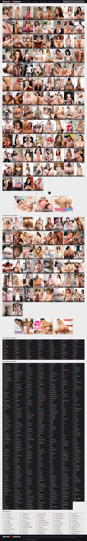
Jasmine (29, 494)
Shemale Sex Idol (75, 527)
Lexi (40, 482)
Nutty (63, 374)
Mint (51, 437)
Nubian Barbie (65, 370)
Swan (75, 384)
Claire (17, 457)
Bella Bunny (6, 508)
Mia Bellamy (53, 414)
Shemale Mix (41, 531)
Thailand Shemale (75, 533)
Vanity (75, 439)
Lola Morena (42, 508)
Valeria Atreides (77, 433)
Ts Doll (75, 423)
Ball (4, 496)
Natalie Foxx (53, 480)
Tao (75, 392)
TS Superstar (8, 516)
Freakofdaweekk (31, 414)
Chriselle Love (18, 445)
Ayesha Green (6, 480)
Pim (63, 416)
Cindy (17, 453)
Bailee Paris (6, 488)
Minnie (52, 435)
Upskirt (76, 354)
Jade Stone (30, 482)
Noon (63, 367)
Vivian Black (77, 459)
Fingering (29, 350)
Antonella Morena (7, 439)
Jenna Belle (30, 502)
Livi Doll (41, 504)
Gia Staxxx (29, 418)
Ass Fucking (6, 346)
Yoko (75, 486)
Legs (40, 354)
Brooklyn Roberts (19, 388)
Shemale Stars (8, 527)
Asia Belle (6, 453)
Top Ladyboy (74, 520)
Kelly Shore (41, 421)
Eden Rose (29, 367)
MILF (51, 340)
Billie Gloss (18, 376)
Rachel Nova (65, 445)
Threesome (77, 346)
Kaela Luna (41, 390)
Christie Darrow (18, 447)
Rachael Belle (65, 443)
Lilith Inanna (42, 490)
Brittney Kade (18, 386)
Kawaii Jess (41, 410)
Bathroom (6, 352)
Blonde (17, 344)
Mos (51, 451)
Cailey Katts (18, 400)
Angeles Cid (6, 423)
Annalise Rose (6, 437)
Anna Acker (6, 433)
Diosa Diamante (18, 498)
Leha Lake (41, 472)
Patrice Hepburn (66, 400)
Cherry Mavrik (18, 441)
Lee (40, 467)
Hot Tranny (7, 520)
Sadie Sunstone (65, 459)
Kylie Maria (41, 457)
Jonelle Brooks (42, 384)
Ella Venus (29, 370)
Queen (64, 439)
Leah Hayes (41, 465)
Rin (63, 447)
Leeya (40, 469)
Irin (28, 467)
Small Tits (65, 354)
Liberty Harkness (42, 486)
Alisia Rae (6, 394)
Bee (4, 500)
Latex (40, 350)
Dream (17, 506)
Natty (52, 488)
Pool (52, 356)
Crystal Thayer (18, 467)
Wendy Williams (77, 465)
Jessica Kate (41, 374)
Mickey (52, 421)
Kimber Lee (42, 441)
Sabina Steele (65, 457)
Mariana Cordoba (54, 396)
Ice (28, 465)
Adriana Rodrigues (7, 370)
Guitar (29, 441)
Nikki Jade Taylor (54, 498)
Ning (51, 508)
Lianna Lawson (42, 484)
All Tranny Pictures (25, 524)
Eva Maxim (29, 400)
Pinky (63, 421)
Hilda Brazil (30, 451)
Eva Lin (29, 398)
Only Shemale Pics (75, 516)
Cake (16, 402)
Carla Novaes (18, 410)
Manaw (52, 378)
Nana (51, 461)
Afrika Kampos (7, 374)
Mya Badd (53, 453)
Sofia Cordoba (77, 367)
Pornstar (53, 358)
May (51, 402)
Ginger (28, 427)
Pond (63, 427)
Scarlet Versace (65, 486)
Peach (64, 406)
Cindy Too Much (18, 455)
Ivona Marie (30, 472)
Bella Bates (6, 506)
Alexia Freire (6, 386)
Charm (17, 433)
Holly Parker (30, 455)
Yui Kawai (76, 488)
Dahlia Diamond (18, 476)
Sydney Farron (77, 386)
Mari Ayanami (53, 390)
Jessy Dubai (42, 378)
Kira (40, 445)
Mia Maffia (53, 418)
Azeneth (5, 482)
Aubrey (5, 461)
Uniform (76, 352)
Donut (17, 504)
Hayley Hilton (30, 447)
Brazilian (17, 348)
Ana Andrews (6, 416)
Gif (28, 421)
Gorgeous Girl (30, 431)
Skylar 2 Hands (65, 508)
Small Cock (65, 352)
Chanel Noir (18, 429)
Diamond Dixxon (19, 494)
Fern (28, 408)
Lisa (40, 500)
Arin (4, 445)
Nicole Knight (53, 492)
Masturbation (42, 358)
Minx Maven (53, 439)
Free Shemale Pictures (76, 531)
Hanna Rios (29, 445)
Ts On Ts (76, 350)
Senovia (64, 490)
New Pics (29, 1)
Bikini (17, 342)
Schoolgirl (64, 346)
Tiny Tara (76, 414)
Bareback (6, 350)
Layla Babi (41, 463)
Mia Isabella (53, 416)
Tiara (75, 402)
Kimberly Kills (42, 443)
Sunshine (76, 380)
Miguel (52, 423)
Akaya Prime (6, 376)
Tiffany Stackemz (78, 408)
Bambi (5, 498)
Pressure (64, 435)
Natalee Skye (53, 476)
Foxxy (29, 410)
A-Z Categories (43, 1)
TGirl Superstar (58, 531)
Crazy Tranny (8, 514)
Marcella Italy (53, 386)
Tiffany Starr (77, 410)
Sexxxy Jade (65, 494)
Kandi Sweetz (42, 394)
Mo (51, 445)
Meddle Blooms (53, 404)
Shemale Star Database (31, 539)
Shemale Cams (51, 1)
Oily (63, 378)
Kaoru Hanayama (43, 396)
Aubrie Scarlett (6, 467)
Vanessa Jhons (77, 435)
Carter (16, 418)
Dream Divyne (18, 508)
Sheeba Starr (65, 498)
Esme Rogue (30, 394)
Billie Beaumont (18, 374)
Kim (40, 435)
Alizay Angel (6, 396)
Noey (63, 365)
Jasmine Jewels (31, 496)
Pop (63, 431)
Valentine (76, 431)
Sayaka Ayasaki (65, 484)
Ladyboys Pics (41, 518)
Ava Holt (5, 474)
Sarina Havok (65, 476)
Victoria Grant (77, 453)
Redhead (64, 344)
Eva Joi (29, 396)
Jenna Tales (42, 363)
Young (76, 358)
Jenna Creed (30, 504)
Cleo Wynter (18, 459)
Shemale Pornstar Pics (10, 533)
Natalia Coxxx (53, 478)
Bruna (17, 392)
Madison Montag (54, 374)
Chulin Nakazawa (19, 449)
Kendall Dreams (42, 425)
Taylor (75, 396)
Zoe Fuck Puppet (78, 498)
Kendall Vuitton (42, 429)
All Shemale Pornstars (76, 524)
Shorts (64, 348)
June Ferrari (41, 388)
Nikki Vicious (53, 502)
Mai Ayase (52, 376)
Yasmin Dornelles (78, 480)
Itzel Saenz (30, 469)
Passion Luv (65, 396)
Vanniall (76, 441)
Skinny (64, 350)
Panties (52, 348)
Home (24, 1)
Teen (76, 344)
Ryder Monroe (65, 455)
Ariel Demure (6, 443)
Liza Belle (41, 506)
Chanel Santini (18, 431)
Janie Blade (30, 492)
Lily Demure (42, 494)
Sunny (75, 378)
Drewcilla (29, 363)
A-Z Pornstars (35, 1)
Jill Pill (40, 380)
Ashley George (7, 451)
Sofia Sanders (77, 370)
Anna (5, 431)
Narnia (52, 472)
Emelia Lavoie (30, 374)
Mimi (52, 431)
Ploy (63, 425)
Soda (75, 363)
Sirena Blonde (65, 504)
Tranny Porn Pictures (59, 516)
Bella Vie (17, 365)
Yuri (75, 492)
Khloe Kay (41, 433)
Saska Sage (65, 482)
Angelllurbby (6, 429)
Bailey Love (6, 494)
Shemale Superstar (26, 522)
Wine (75, 472)
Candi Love (17, 404)
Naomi (52, 467)
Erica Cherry (30, 382)
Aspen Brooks (6, 455)
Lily (40, 492)
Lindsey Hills (42, 498)
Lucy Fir (52, 367)
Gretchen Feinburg (31, 439)
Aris (4, 447)
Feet (28, 346)
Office (52, 344)
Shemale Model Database (27, 527)
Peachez (64, 408)
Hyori (28, 463)
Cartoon (17, 421)
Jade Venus (30, 484)
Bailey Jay (6, 492)
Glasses (41, 340)
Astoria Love (6, 457)
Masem (52, 400)
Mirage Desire (53, 441)
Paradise (64, 390)
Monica (52, 447)
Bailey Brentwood (7, 490)
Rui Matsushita (65, 453)
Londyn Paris (53, 363)
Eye (28, 406)
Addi (4, 363)
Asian (5, 342)
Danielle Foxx (18, 482)
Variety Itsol (77, 443)
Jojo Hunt (41, 382)
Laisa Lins (41, 459)
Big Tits (17, 340)
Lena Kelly (41, 476)
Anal (5, 340)
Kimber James (42, 439)
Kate (40, 406)
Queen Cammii (65, 441)
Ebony (29, 342)
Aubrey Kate (6, 463)
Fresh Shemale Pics (26, 518)
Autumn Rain (6, 469)
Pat (63, 398)
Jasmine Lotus (30, 498)
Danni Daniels (18, 484)
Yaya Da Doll (76, 482)
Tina (75, 412)
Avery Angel (6, 476)
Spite (75, 374)
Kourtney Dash (42, 451)
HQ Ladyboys (57, 529)
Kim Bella (41, 437)
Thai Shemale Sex (25, 514)
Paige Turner (65, 384)
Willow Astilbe (77, 469)
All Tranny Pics (58, 527)
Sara (63, 472)
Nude (52, 342)
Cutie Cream (18, 469)
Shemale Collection (9, 518)
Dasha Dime (18, 490)
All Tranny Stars (41, 516)
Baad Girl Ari (6, 486)
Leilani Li (41, 474)
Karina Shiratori (42, 398)
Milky (51, 425)
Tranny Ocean (25, 533)
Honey (29, 459)
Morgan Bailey (54, 449)
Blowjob (18, 346)
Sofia (75, 365)
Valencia (76, 427)
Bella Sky (17, 363)
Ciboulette (18, 451)
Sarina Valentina (66, 478)
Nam (51, 459)
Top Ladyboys (8, 522)
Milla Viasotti (53, 427)
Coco (16, 463)
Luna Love (53, 372)
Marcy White (53, 388)
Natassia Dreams (54, 486)
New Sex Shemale (42, 514)
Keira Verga (42, 416)
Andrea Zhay (6, 418)
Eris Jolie (29, 388)
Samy (63, 463)
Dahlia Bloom (18, 472)
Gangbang (29, 356)
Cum (17, 354)
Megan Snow (53, 408)
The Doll (76, 400)
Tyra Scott (76, 425)
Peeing (52, 352)
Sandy (64, 465)
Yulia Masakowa (77, 490)
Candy (17, 406)
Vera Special (77, 449)
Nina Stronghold (54, 506)
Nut (63, 372)
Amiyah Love (6, 408)
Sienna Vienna (65, 502)
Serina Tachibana (66, 492)
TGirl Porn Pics (25, 531)
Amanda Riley (6, 400)
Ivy (28, 476)
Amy (5, 412)
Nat (51, 474)
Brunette (17, 350)
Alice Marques (6, 392)
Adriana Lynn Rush (7, 367)
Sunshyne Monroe (78, 382)
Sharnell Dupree (65, 496)
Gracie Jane (30, 435)
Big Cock (6, 358)
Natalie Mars (53, 482)
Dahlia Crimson (18, 474)
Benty (16, 367)
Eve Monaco (30, 404)
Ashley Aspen (6, 449)
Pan (63, 388)
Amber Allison (6, 404)
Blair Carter (18, 378)
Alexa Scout (6, 384)
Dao (16, 488)
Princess (64, 437)
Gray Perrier (30, 437)
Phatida (64, 414)
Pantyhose (53, 350)
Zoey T (76, 500)
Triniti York (76, 421)
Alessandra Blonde (7, 380)
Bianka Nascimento (19, 372)
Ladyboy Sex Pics (41, 533)
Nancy (52, 463)
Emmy (29, 380)
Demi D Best (18, 492)
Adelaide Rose (6, 365)
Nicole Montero (54, 496)
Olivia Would (65, 382)
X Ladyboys (40, 527)
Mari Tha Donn (53, 392)
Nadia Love (53, 457)
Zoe (75, 496)
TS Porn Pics (7, 531)
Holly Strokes (30, 457)
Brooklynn (17, 390)
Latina (41, 352)
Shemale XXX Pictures (9, 529)
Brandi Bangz (18, 384)
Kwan (40, 455)
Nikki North (53, 500)
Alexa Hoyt (5, 382)
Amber (5, 402)
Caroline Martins (18, 414)
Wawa (76, 463)
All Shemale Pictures (42, 529)
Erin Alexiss (30, 386)
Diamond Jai (18, 496)
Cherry (17, 437)
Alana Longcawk (7, 378)
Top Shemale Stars (59, 522)
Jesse (41, 370)
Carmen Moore (19, 412)
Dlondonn (17, 500)
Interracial (41, 346)
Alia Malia (6, 388)
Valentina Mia (77, 429)
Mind (52, 433)
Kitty (40, 447)
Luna (52, 370)
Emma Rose (30, 378)
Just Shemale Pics (42, 520)
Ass (5, 344)
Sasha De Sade (65, 480)
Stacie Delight (77, 376)
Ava (4, 472)
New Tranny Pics (75, 518)
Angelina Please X (7, 425)
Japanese (41, 348)
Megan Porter (53, 406)
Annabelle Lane (7, 435)
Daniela (17, 480)
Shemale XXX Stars (59, 533)
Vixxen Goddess (77, 461)
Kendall (41, 423)
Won (75, 474)
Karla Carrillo (42, 400)
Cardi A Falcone (19, 408)
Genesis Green (30, 416)
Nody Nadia (65, 363)
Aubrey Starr (6, 465)
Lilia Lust (41, 488)
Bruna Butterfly (18, 394)
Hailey (28, 443)
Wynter (75, 476)
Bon (16, 382)
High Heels (41, 344)
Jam (28, 486)
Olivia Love (65, 380)
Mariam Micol (53, 394)
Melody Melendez (54, 412)
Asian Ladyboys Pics (59, 518)
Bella (5, 504)
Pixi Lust (64, 423)
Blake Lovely (18, 380)
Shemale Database (9, 524)
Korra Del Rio (42, 449)
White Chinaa (77, 467)
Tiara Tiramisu (77, 404)
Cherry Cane (18, 439)
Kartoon (41, 402)
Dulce (28, 365)
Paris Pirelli (64, 394)
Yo (75, 484)
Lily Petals (41, 496)
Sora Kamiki (76, 372)
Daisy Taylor (18, 478)
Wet (75, 356)
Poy (63, 433)
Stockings (76, 340)
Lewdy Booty (42, 480)
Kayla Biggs (41, 412)
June (40, 386)
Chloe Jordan (18, 443)
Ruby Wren (65, 451)
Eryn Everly (29, 392)
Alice (5, 390)
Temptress (76, 398)
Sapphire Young (66, 469)
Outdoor (52, 346)
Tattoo (76, 342)
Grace (28, 433)
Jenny (40, 365)
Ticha (75, 406)
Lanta (40, 461)
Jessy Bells (41, 376)
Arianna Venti (6, 441)
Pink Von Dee (65, 418)
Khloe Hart (41, 431)
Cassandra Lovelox (19, 425)
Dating (57, 1)
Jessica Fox (41, 372)
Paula (63, 404)
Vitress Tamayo (78, 457)
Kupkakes (41, 453)
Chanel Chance (18, 427)
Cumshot (18, 356)
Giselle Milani (30, 429)
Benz (16, 370)
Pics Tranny (24, 520)
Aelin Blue (6, 372)
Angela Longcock (7, 421)
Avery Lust (6, 478)
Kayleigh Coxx (42, 414)
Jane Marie (30, 490)
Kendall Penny (42, 427)
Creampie (18, 352)
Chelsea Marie (18, 435)
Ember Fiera (30, 372)
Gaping (29, 358)
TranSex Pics (74, 514)
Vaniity (76, 437)
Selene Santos (65, 488)
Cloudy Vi (17, 461)
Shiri (63, 500)
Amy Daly (5, 414)
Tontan (75, 416)
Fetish (29, 348)
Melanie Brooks (54, 410)
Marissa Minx (53, 398)
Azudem (5, 484)
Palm (63, 386)
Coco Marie (17, 465)
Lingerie (41, 356)
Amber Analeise (7, 406)
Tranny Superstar (75, 522)
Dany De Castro (19, 486)
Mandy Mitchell (54, 380)
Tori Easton (77, 418)
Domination (30, 340)
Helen (28, 449)
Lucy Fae (52, 365)
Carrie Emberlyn (18, 416)
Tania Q (76, 390)
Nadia (52, 455)
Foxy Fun (29, 412)
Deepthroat (18, 358)
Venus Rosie (76, 447)
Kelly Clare (41, 418)
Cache (17, 398)
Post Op (64, 340)
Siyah (63, 506)
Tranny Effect (58, 520)
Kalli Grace (41, 392)
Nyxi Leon (64, 376)
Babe (5, 348)
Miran (52, 443)
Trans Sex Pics (25, 529)
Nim (51, 504)
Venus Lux (76, 445)
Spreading (65, 358)
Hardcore (42, 342)
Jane (28, 488)
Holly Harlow (30, 453)
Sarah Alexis (65, 474)
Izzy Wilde (29, 478)
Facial (29, 344)
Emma (29, 376)
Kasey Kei (41, 404)
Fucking (29, 354)
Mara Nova (52, 384)
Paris (63, 392)
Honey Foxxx (30, 461)
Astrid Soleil (6, 459)
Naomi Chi (53, 469)
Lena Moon (41, 478)
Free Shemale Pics (58, 524)
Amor (5, 410)
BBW (5, 354)
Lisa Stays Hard (42, 502)
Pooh (63, 429)
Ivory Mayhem (30, 474)
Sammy (64, 461)
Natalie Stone (53, 484)
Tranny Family (25, 516)
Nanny (52, 465)
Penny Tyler (65, 412)
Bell (4, 502)
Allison (5, 398)
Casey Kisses (18, 423)
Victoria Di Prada (78, 451)
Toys (76, 348)
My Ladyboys (74, 529)
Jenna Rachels (30, 508)
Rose (63, 449)
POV (64, 342)
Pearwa (64, 410)
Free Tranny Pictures (42, 524)
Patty (63, 402)
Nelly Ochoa (53, 490)
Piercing (52, 354)
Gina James (29, 425)
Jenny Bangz (42, 367)
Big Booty (6, 356)
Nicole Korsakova (54, 494)
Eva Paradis (30, 402)
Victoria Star (76, 455)
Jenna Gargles (30, 506)
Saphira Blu (65, 467)
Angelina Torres (7, 427)
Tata (75, 394)
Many (52, 382)
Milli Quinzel (53, 429)
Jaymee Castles (31, 500)
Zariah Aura (77, 494)
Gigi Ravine (29, 423)
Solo (64, 356)
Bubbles (17, 396)
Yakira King (76, 478)
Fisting (29, 352)
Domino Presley (19, 502)
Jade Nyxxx (29, 480)
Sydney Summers (78, 388)
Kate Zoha (41, 408)
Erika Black (29, 384)
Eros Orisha (30, 390)
